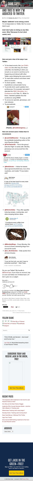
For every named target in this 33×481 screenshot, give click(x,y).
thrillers (22, 300)
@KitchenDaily (10, 210)
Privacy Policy (25, 479)
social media (16, 300)
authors (6, 298)
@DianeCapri (6, 272)
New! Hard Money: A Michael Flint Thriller (13, 415)
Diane (5, 18)
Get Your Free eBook (16, 388)
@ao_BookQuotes (11, 251)
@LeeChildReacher (11, 138)
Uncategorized (25, 18)
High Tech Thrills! (7, 417)
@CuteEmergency (19, 128)
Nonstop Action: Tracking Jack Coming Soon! (14, 413)
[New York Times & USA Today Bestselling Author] (16, 6)
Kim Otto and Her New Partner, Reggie (12, 404)
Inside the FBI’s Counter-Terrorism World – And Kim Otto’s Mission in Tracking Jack (16, 407)
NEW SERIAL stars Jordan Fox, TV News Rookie (13, 310)
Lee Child (9, 300)
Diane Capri (23, 298)
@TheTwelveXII (10, 144)
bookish (18, 298)
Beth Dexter (12, 298)
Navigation (15, 8)
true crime (27, 300)
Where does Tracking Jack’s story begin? (13, 410)
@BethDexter (9, 167)
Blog (20, 18)
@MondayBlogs (10, 244)
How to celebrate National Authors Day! (21, 312)
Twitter (4, 301)
